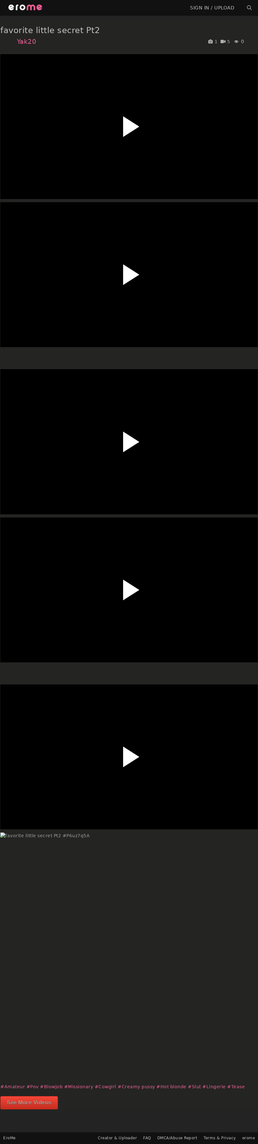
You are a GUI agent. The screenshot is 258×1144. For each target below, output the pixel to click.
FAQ (147, 1138)
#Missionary (78, 1086)
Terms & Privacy (220, 1138)
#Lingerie (214, 1086)
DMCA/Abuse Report (177, 1138)
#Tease (236, 1086)
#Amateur (12, 1086)
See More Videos (29, 1103)
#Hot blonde (171, 1086)
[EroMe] (25, 8)
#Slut (194, 1086)
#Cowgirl (105, 1086)
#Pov (32, 1086)
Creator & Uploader (117, 1138)
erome (248, 1138)
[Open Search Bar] (249, 8)
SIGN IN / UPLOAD (212, 8)
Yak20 (26, 41)
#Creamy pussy (136, 1086)
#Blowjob (51, 1086)
